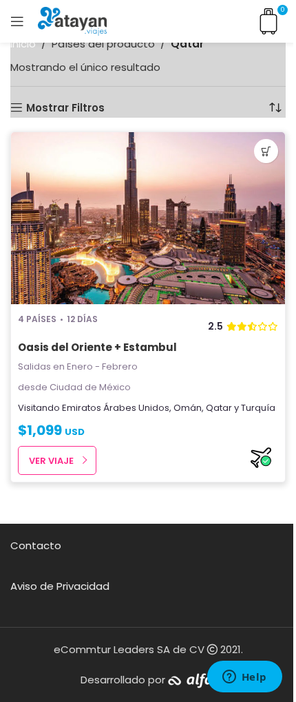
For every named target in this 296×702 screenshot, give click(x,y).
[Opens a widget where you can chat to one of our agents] (244, 678)
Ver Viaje (51, 460)
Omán (187, 407)
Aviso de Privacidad (59, 586)
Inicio (23, 43)
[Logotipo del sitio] (72, 20)
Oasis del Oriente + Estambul (97, 347)
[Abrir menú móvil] (17, 21)
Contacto (35, 545)
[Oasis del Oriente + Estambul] (148, 218)
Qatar (219, 407)
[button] (266, 151)
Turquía (258, 407)
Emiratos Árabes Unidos (115, 407)
